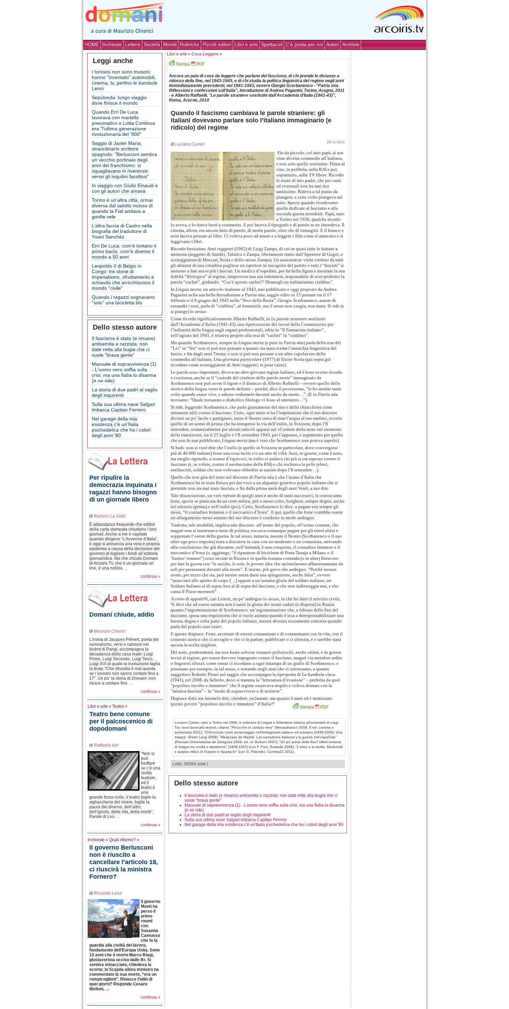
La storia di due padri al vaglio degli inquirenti (227, 814)
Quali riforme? (122, 839)
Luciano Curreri (190, 144)
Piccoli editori (217, 44)
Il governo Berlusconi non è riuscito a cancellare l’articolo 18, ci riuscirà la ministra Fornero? (123, 862)
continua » (150, 576)
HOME (91, 44)
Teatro (118, 706)
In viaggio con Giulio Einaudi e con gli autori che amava (125, 188)
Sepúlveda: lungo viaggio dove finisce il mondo (119, 100)
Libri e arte (246, 44)
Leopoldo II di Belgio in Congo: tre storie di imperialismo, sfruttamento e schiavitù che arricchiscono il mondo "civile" (123, 277)
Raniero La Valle (110, 516)
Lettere (133, 44)
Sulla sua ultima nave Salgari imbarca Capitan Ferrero (123, 406)
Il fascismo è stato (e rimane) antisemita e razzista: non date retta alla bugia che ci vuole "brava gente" (123, 347)
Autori (332, 44)
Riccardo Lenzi (108, 893)
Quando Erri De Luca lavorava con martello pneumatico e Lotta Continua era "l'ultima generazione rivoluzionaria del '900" (123, 123)
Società (152, 44)
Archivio (350, 44)
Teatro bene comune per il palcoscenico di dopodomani (121, 721)
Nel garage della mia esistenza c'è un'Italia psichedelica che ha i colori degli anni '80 (121, 427)
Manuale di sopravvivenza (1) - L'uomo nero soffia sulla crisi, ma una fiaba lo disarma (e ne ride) (124, 372)
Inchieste (112, 44)
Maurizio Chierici (110, 631)
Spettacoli (272, 44)
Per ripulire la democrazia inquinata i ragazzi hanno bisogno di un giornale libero (123, 488)
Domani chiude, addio (121, 614)
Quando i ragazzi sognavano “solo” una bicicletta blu (123, 299)
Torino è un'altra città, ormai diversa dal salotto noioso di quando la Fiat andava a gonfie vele (122, 208)
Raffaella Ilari (106, 745)
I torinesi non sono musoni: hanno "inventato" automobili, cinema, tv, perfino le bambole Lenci (125, 80)
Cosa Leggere (204, 54)
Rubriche (189, 44)
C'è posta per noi (304, 44)
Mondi (170, 44)
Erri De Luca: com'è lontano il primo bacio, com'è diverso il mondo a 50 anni (124, 251)
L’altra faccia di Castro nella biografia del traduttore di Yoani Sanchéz (122, 231)
